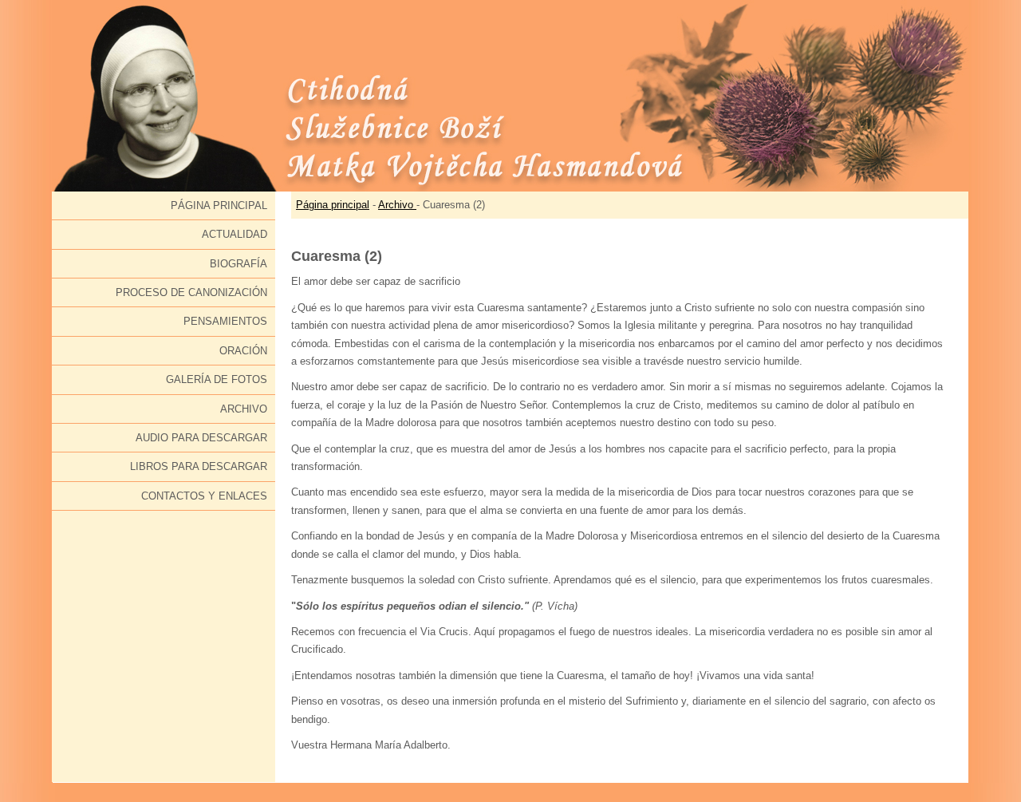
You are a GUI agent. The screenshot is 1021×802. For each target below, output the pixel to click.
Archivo (243, 409)
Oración (243, 351)
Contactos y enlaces (204, 496)
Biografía (238, 264)
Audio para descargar (201, 438)
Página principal (219, 205)
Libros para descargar (198, 466)
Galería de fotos (216, 379)
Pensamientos (225, 321)
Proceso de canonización (191, 292)
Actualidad (234, 234)
